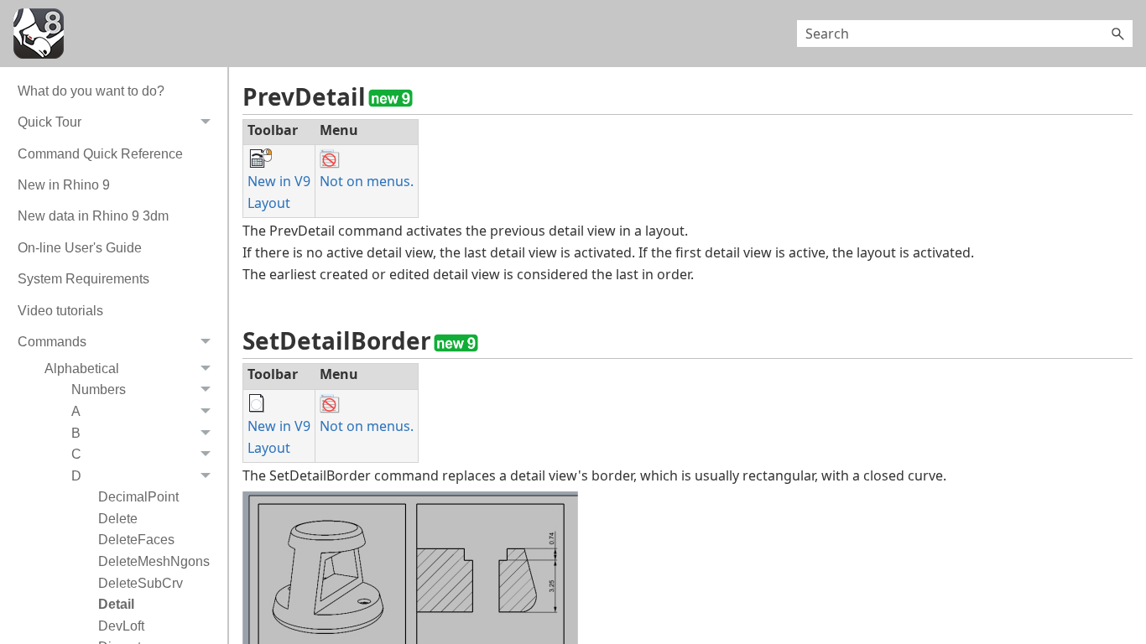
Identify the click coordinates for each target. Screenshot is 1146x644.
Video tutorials (60, 311)
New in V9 (278, 181)
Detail (116, 604)
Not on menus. (367, 181)
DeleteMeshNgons (154, 561)
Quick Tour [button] (49, 122)
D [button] (76, 476)
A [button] (76, 411)
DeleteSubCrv (140, 583)
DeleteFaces (136, 539)
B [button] (76, 433)
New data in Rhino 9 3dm (93, 216)
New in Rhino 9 (64, 185)
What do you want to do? (91, 91)
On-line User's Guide (80, 248)
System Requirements (83, 279)
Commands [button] (52, 342)
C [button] (76, 454)
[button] (1117, 33)
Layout (268, 203)
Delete (118, 519)
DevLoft (121, 626)
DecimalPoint (138, 497)
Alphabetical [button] (81, 368)
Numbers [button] (98, 389)
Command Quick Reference (100, 154)
